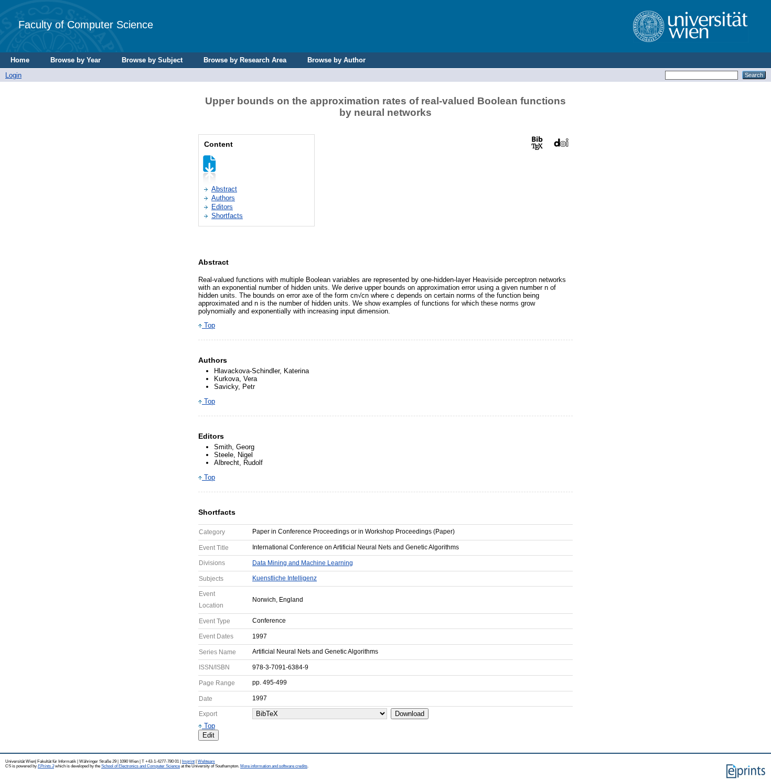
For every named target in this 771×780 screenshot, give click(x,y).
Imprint (188, 761)
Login (13, 75)
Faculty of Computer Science (85, 24)
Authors (223, 198)
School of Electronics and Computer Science (140, 766)
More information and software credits (273, 766)
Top (208, 325)
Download (409, 714)
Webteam (206, 761)
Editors (222, 207)
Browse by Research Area (245, 60)
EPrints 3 (46, 766)
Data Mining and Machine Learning (302, 563)
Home (19, 60)
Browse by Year (75, 60)
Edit (208, 735)
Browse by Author (336, 60)
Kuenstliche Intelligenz (284, 578)
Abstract (224, 189)
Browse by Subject (152, 60)
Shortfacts (227, 216)
